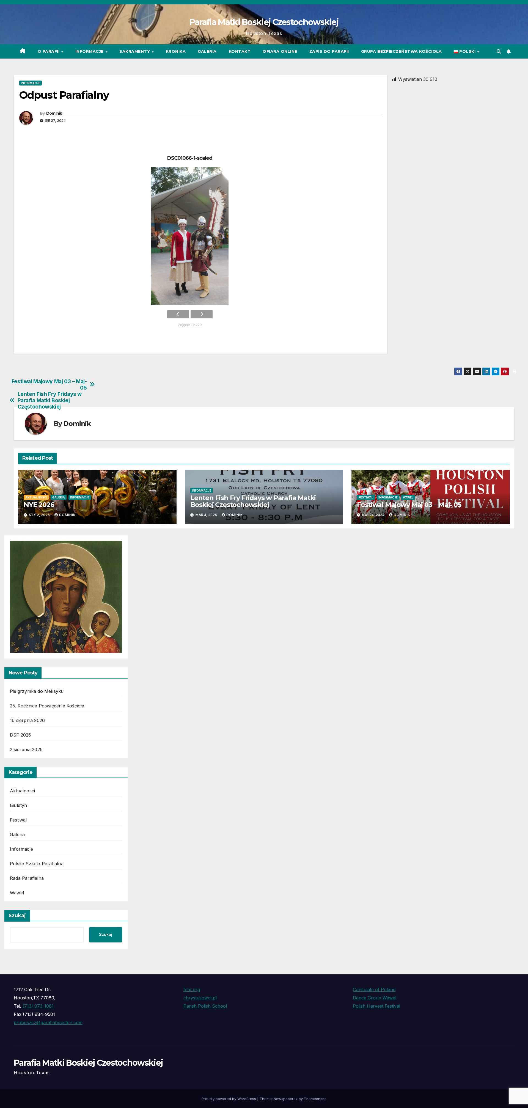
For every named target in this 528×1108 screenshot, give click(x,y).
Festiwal (366, 497)
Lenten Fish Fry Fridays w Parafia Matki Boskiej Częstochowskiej (50, 400)
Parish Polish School (205, 1006)
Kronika (176, 51)
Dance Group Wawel (374, 997)
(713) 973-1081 (38, 1006)
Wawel (408, 497)
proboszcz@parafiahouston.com (48, 1022)
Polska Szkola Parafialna (37, 863)
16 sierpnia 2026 (27, 720)
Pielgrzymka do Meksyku (37, 691)
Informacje (90, 51)
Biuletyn (18, 805)
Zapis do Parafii (329, 51)
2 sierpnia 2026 (26, 749)
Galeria (207, 51)
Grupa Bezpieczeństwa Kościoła (401, 51)
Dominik (54, 113)
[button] (499, 51)
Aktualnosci (36, 497)
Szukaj (17, 916)
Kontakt (240, 51)
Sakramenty (135, 51)
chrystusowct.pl (200, 997)
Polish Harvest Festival (376, 1006)
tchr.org (191, 989)
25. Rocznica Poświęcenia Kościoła (47, 706)
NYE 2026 (39, 505)
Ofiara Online (280, 51)
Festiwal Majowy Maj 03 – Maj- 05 (49, 384)
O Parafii (49, 51)
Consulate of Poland (374, 989)
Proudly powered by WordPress (229, 1098)
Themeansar (315, 1098)
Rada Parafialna (27, 878)
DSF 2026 (20, 735)
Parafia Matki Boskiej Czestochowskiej (264, 22)
